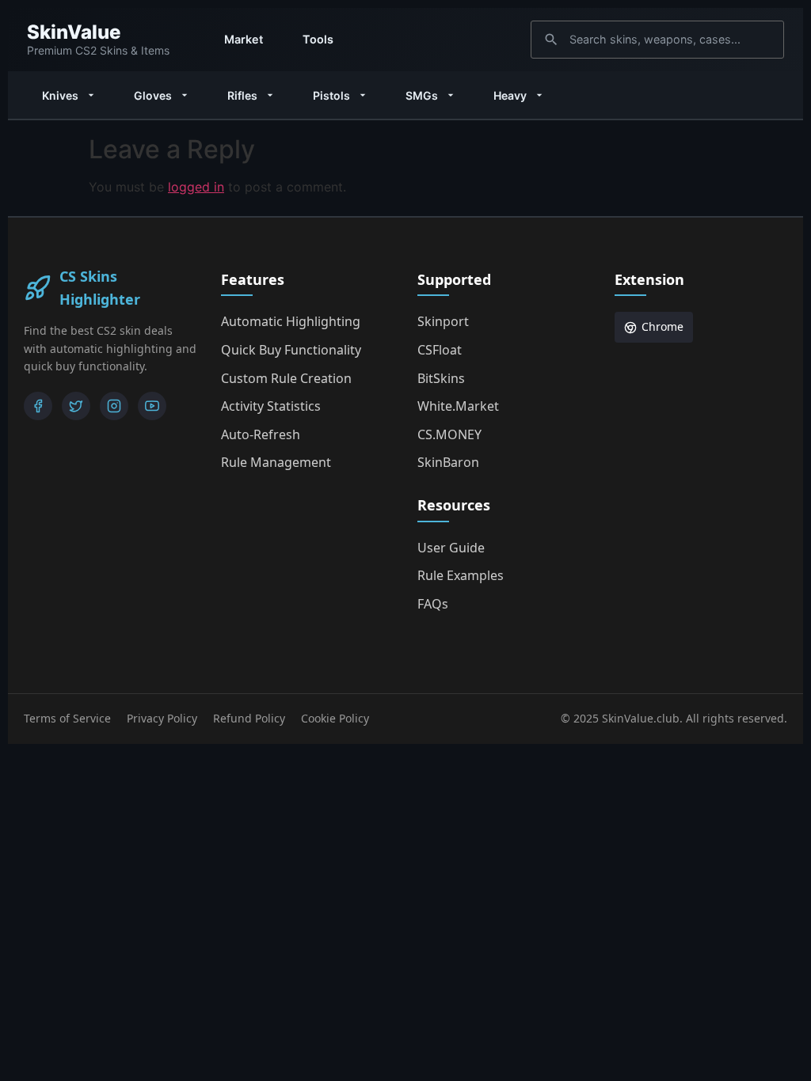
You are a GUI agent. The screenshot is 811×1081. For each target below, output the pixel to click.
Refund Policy (249, 718)
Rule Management (276, 462)
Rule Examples (460, 575)
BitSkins (441, 378)
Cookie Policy (335, 718)
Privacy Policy (162, 718)
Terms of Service (67, 718)
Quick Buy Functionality (291, 349)
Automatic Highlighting (290, 321)
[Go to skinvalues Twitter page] (76, 406)
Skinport (443, 321)
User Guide (451, 547)
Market (243, 39)
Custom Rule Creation (286, 378)
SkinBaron (448, 462)
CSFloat (439, 349)
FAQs (432, 604)
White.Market (458, 406)
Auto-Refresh (260, 434)
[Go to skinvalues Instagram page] (114, 406)
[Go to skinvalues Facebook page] (38, 406)
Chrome (662, 326)
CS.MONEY (449, 434)
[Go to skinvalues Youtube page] (152, 406)
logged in (196, 187)
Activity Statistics (271, 406)
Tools (318, 39)
